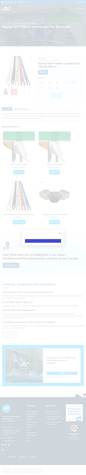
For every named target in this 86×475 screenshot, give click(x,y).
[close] (59, 233)
